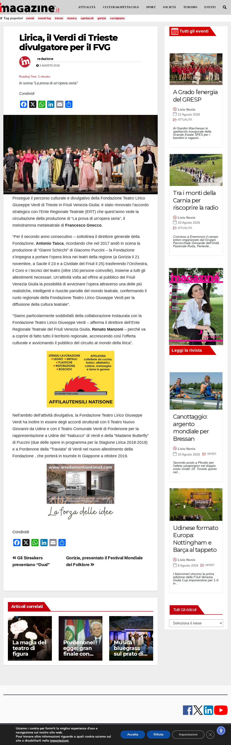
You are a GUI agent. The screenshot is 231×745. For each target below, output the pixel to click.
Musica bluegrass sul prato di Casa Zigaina (130, 651)
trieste (59, 18)
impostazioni (59, 741)
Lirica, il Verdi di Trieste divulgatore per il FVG (68, 42)
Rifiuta (159, 734)
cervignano (117, 18)
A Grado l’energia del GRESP (195, 95)
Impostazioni (188, 734)
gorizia (101, 18)
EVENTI (210, 7)
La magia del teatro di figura (29, 648)
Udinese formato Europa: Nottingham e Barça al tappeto (195, 539)
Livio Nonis (186, 109)
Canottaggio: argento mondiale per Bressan (191, 427)
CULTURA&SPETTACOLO (121, 7)
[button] (224, 7)
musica (72, 18)
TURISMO (190, 7)
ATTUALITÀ (87, 7)
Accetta (132, 734)
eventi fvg (44, 18)
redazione (45, 59)
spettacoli (87, 18)
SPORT (151, 7)
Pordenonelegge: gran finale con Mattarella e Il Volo (79, 653)
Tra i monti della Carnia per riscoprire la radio (195, 200)
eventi (30, 18)
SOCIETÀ (169, 7)
